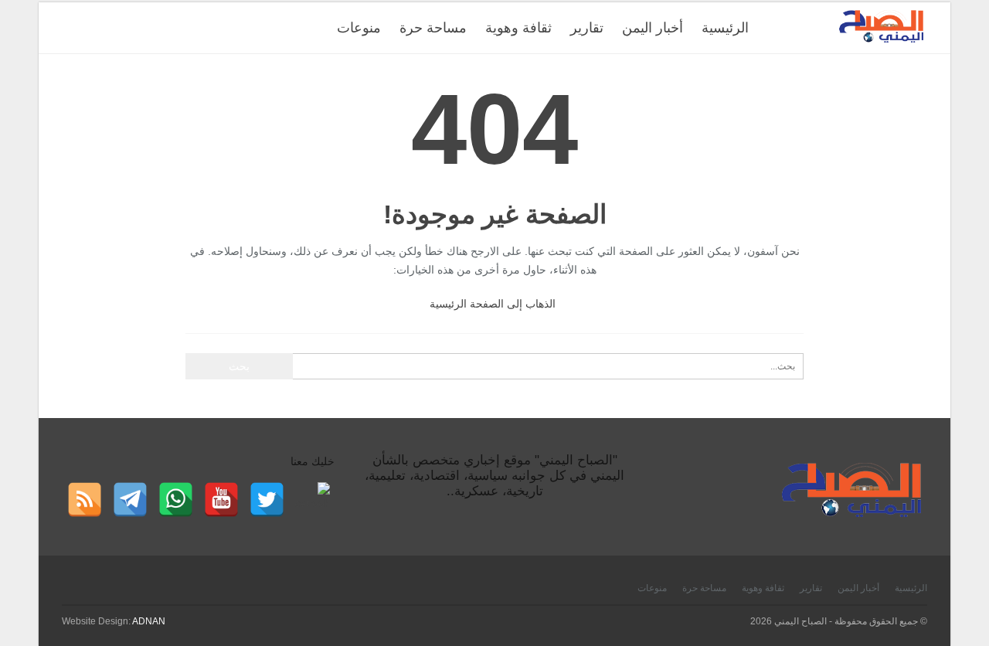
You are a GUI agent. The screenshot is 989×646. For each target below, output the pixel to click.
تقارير (586, 28)
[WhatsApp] (175, 499)
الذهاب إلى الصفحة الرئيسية (493, 304)
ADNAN (148, 621)
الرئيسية (725, 28)
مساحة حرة (433, 28)
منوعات (359, 28)
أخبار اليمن (652, 28)
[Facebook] (312, 499)
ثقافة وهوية (518, 28)
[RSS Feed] (84, 499)
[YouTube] (221, 499)
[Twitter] (267, 499)
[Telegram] (130, 499)
